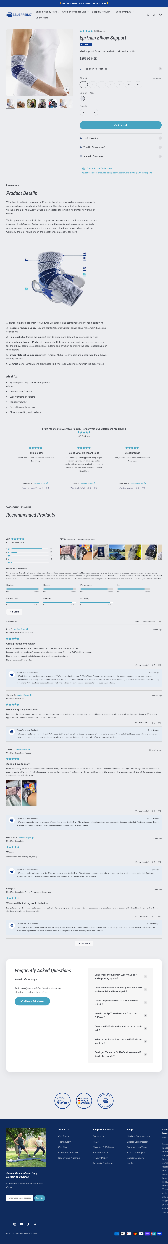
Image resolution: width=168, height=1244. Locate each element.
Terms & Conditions (103, 1163)
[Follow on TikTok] (28, 1224)
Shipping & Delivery (103, 1147)
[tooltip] (26, 569)
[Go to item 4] (42, 104)
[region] (111, 552)
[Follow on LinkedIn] (35, 1224)
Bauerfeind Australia (69, 1158)
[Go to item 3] (31, 104)
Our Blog (63, 1147)
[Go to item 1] (10, 104)
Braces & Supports (137, 1152)
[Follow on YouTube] (21, 1224)
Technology (64, 1141)
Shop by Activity (101, 11)
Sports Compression (137, 1141)
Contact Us (98, 1136)
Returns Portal (101, 1152)
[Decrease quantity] (83, 112)
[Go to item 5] (52, 104)
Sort (137, 621)
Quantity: (84, 106)
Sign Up (39, 1198)
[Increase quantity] (94, 112)
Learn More (42, 17)
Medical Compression (138, 1136)
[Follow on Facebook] (8, 1224)
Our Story (63, 1136)
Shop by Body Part (46, 11)
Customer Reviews (68, 1152)
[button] (92, 31)
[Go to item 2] (21, 104)
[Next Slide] (160, 552)
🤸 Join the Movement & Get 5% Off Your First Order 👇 (84, 3)
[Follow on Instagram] (15, 1224)
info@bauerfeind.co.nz (32, 1001)
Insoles (130, 1163)
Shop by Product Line (74, 11)
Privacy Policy (100, 1158)
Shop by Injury (123, 11)
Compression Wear (137, 1147)
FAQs (96, 1141)
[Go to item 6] (63, 104)
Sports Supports (135, 1158)
